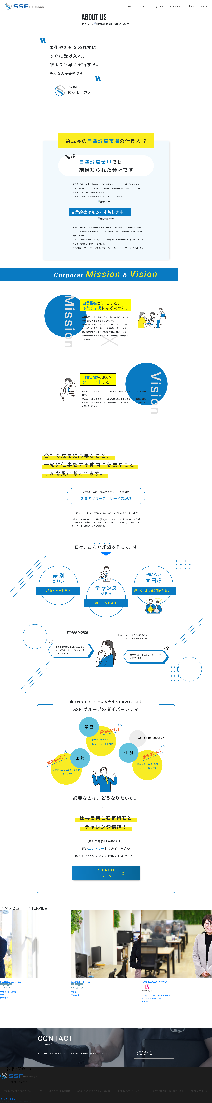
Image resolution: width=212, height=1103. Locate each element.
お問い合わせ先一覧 (145, 1053)
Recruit (205, 6)
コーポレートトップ (9, 1098)
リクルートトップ (22, 1090)
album (190, 6)
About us (143, 6)
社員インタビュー (131, 1090)
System (159, 6)
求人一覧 (106, 872)
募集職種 (59, 1090)
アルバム (199, 1090)
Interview (175, 6)
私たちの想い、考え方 (93, 1090)
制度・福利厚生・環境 (168, 1090)
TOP (129, 6)
